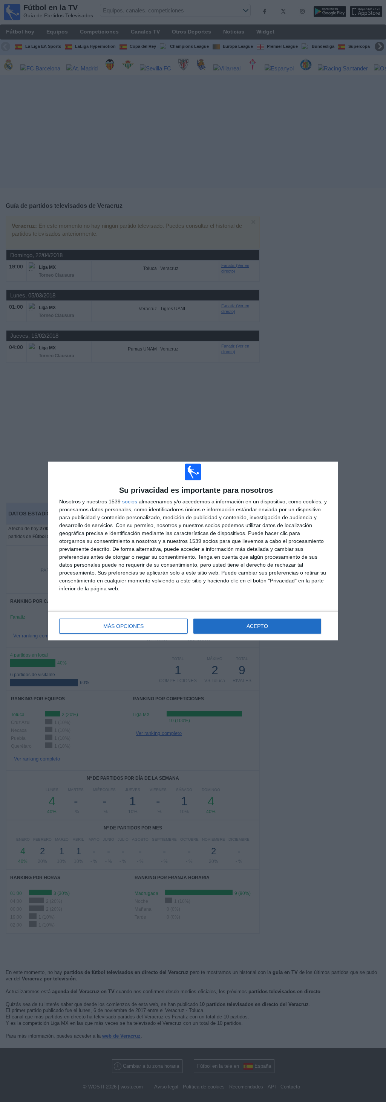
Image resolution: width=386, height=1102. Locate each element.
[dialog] (193, 551)
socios (129, 501)
